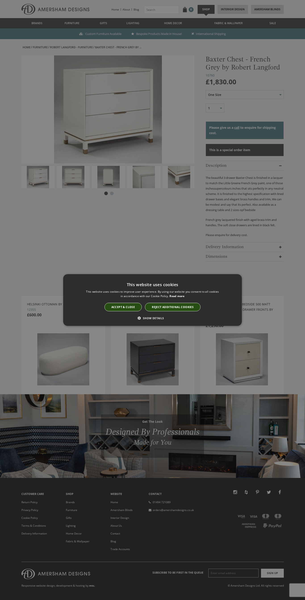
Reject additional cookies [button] (173, 307)
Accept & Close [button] (123, 307)
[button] (152, 318)
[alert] (152, 300)
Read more (176, 296)
